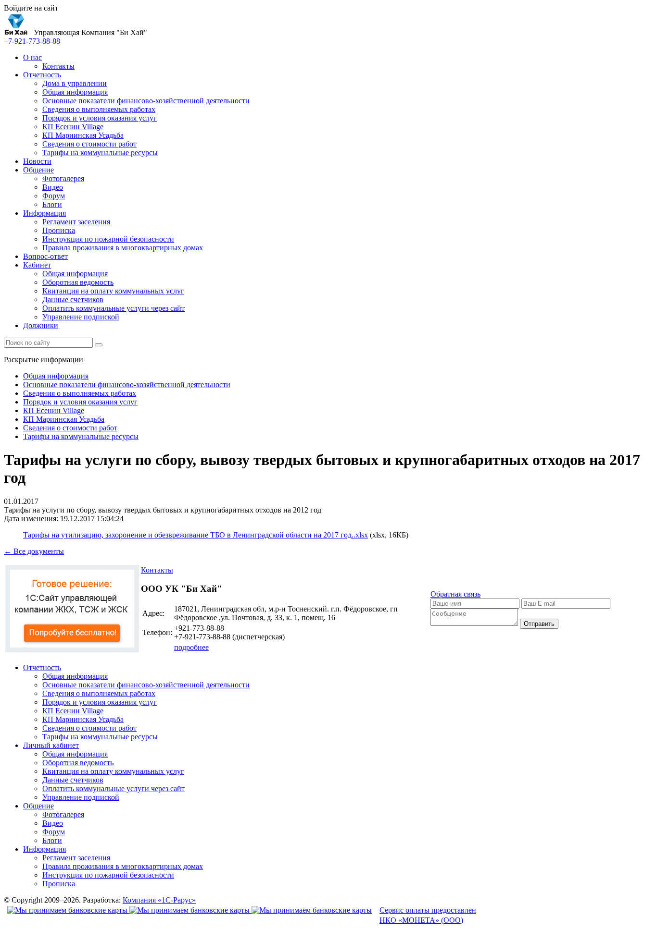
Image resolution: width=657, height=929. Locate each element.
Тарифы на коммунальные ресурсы (100, 152)
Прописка (58, 230)
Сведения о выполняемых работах (98, 109)
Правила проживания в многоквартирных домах (122, 248)
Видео (52, 187)
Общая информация (75, 92)
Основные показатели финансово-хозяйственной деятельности (146, 101)
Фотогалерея (63, 178)
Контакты (58, 66)
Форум (53, 196)
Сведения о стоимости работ (89, 144)
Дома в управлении (74, 83)
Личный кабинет (51, 745)
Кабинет (37, 265)
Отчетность (42, 75)
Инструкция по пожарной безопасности (108, 239)
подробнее (191, 647)
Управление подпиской (80, 317)
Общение (38, 170)
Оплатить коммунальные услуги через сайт (113, 308)
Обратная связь (455, 594)
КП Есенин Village (72, 126)
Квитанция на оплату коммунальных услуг (113, 291)
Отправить (539, 623)
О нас (32, 57)
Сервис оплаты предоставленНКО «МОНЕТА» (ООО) (427, 915)
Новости (37, 161)
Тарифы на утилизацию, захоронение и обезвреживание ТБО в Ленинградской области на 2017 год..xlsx (195, 535)
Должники (40, 325)
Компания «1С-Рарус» (159, 900)
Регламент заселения (76, 222)
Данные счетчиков (72, 299)
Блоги (52, 204)
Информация (44, 213)
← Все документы (34, 551)
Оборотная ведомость (78, 282)
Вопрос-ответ (45, 256)
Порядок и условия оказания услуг (99, 118)
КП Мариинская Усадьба (83, 135)
